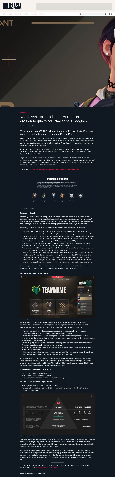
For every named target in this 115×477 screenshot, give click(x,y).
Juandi (24, 125)
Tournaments (23, 112)
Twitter (45, 467)
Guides (26, 14)
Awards (41, 14)
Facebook (39, 467)
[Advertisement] (74, 6)
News (11, 14)
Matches (34, 14)
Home (4, 14)
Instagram (53, 467)
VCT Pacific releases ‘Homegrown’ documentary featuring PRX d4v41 (55, 169)
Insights (18, 14)
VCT (30, 112)
